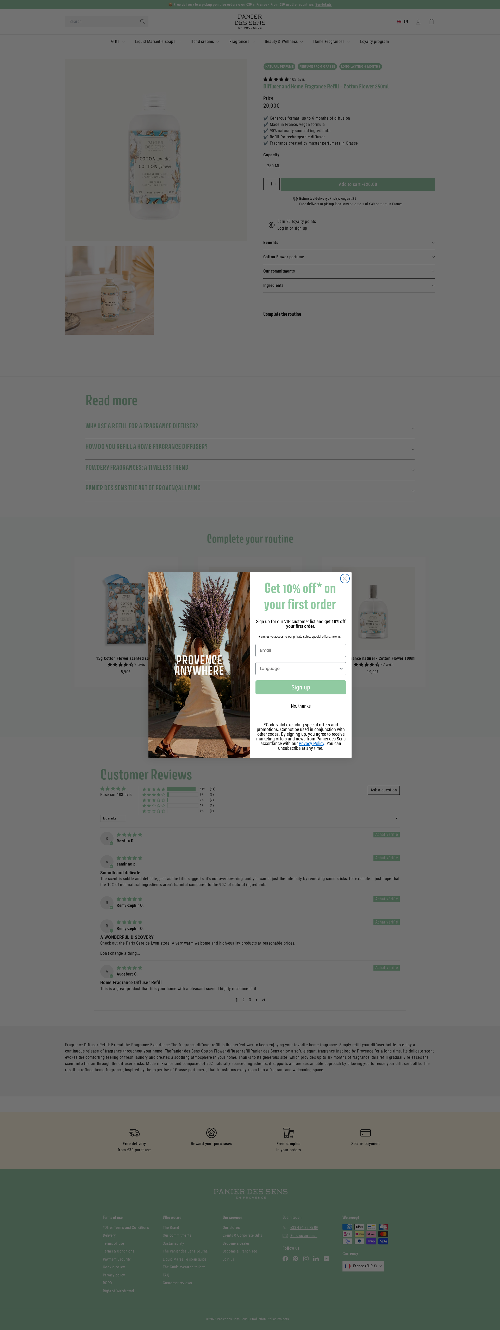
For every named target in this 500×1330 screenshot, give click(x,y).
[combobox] (299, 668)
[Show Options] (341, 668)
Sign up (300, 687)
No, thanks (301, 706)
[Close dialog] (344, 578)
